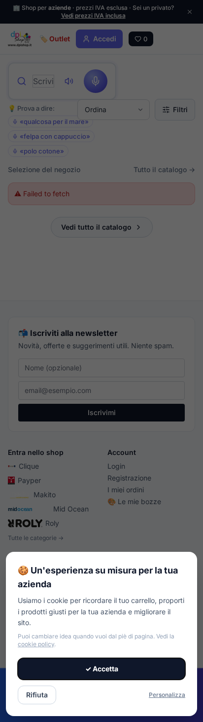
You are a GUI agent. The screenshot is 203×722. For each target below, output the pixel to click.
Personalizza (167, 694)
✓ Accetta (101, 668)
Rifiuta (37, 695)
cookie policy (36, 644)
